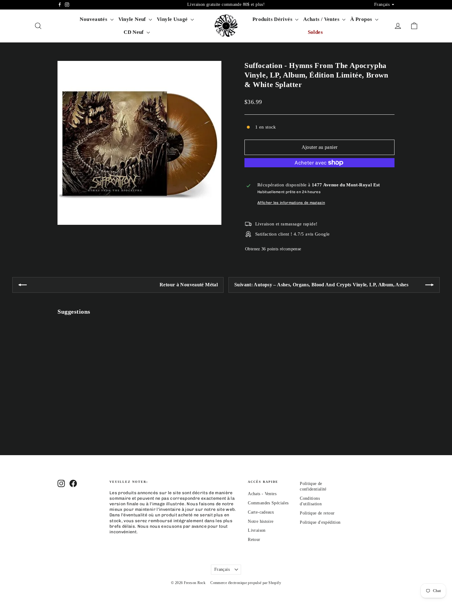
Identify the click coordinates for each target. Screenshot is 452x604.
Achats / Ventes (322, 19)
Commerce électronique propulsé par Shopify (245, 583)
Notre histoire (260, 521)
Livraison (256, 530)
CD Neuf (134, 32)
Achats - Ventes (262, 493)
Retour (254, 539)
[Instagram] (67, 4)
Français (222, 569)
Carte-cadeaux (261, 512)
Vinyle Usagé (173, 19)
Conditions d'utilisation (311, 501)
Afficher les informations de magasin (291, 203)
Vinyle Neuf (133, 19)
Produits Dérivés (273, 19)
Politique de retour (317, 513)
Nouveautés (94, 19)
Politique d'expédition (320, 522)
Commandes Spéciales (268, 503)
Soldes (315, 32)
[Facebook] (59, 4)
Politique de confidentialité (313, 486)
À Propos (361, 19)
